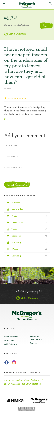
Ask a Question (17, 34)
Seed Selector (11, 336)
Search (50, 3)
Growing (29, 256)
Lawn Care (29, 222)
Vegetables (29, 209)
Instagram (14, 362)
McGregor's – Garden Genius (27, 5)
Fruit (29, 216)
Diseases (29, 236)
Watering (29, 242)
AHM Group (10, 344)
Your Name (10, 145)
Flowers (29, 202)
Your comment (13, 167)
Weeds (29, 249)
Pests (29, 229)
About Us (9, 340)
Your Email (11, 156)
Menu (4, 3)
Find (45, 26)
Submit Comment (16, 185)
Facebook (6, 362)
